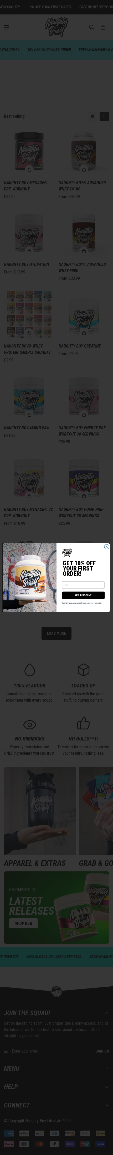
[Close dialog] (106, 546)
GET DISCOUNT (83, 595)
